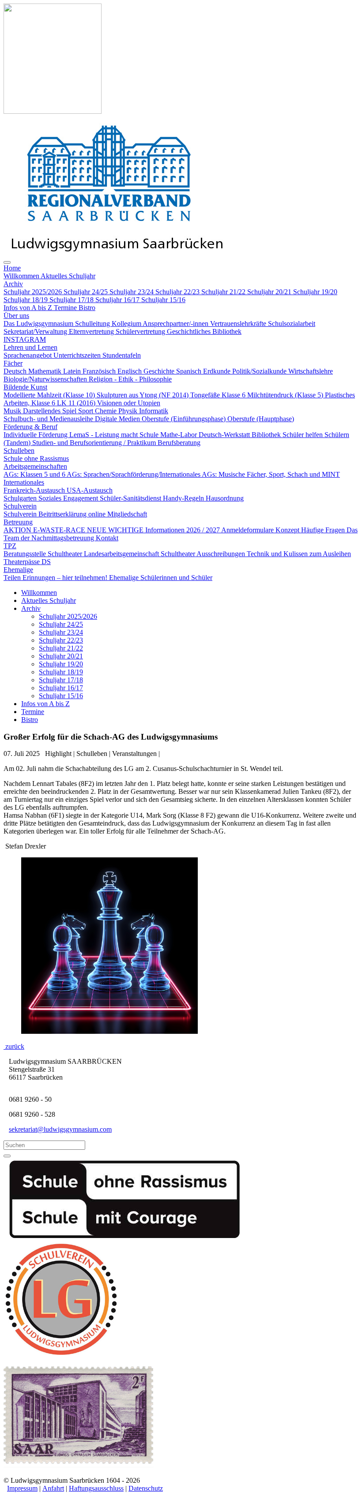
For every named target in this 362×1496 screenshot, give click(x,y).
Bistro (29, 719)
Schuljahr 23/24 (61, 632)
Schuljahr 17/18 (61, 680)
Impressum (22, 1488)
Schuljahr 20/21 (61, 656)
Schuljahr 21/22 (61, 648)
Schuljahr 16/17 (61, 688)
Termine (32, 711)
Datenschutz (145, 1488)
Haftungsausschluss (96, 1488)
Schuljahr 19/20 (61, 664)
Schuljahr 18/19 (61, 672)
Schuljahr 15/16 (61, 695)
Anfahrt (53, 1488)
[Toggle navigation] (7, 262)
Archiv (31, 608)
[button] (12, 268)
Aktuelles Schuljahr (48, 600)
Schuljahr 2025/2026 (68, 616)
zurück (14, 1046)
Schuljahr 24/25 (61, 624)
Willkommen (39, 592)
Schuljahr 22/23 (61, 640)
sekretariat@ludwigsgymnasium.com (60, 1129)
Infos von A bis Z (45, 703)
